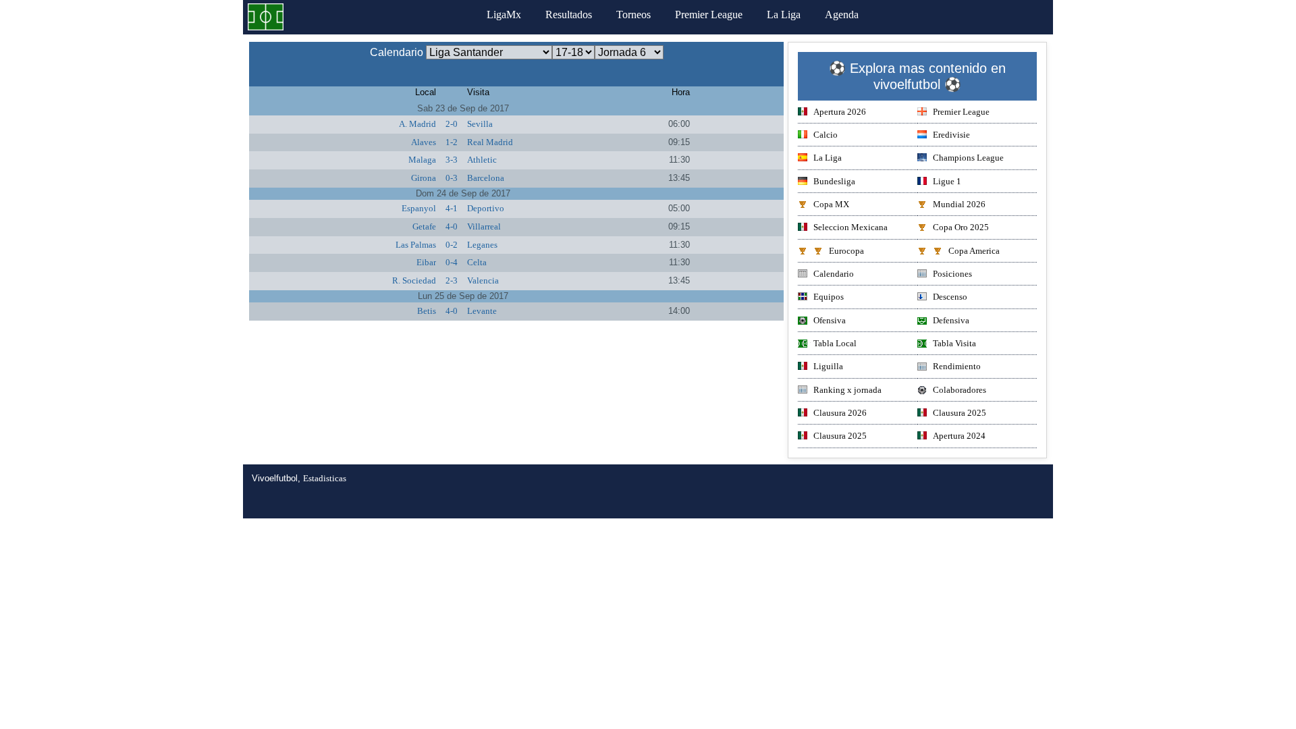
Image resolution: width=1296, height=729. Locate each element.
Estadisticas (324, 478)
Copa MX (831, 204)
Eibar (426, 262)
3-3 (452, 160)
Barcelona (485, 178)
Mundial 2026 (959, 204)
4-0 (452, 226)
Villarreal (484, 226)
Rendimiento (957, 366)
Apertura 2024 (959, 436)
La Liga (784, 14)
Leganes (482, 245)
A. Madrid (417, 124)
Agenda (842, 14)
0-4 (452, 262)
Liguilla (828, 366)
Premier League (708, 14)
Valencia (483, 280)
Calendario (833, 274)
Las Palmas (416, 245)
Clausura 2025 (959, 413)
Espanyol (419, 208)
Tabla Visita (954, 343)
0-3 (452, 178)
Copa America (974, 251)
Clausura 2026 (840, 413)
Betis (426, 311)
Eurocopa (846, 251)
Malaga (422, 160)
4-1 (452, 208)
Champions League (968, 158)
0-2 (452, 245)
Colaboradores (959, 390)
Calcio (825, 135)
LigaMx (504, 14)
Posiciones (952, 274)
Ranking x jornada (847, 390)
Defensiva (951, 320)
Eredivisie (951, 135)
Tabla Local (835, 343)
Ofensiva (829, 320)
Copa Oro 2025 (961, 227)
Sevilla (480, 124)
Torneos (633, 14)
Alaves (423, 142)
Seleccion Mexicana (850, 227)
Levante (482, 311)
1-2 (452, 142)
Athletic (482, 160)
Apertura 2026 (839, 112)
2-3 (452, 280)
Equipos (828, 297)
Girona (423, 178)
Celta (477, 262)
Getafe (424, 226)
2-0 (452, 124)
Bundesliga (834, 181)
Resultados (568, 14)
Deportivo (485, 208)
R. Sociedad (414, 280)
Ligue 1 (947, 181)
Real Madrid (490, 142)
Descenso (950, 297)
